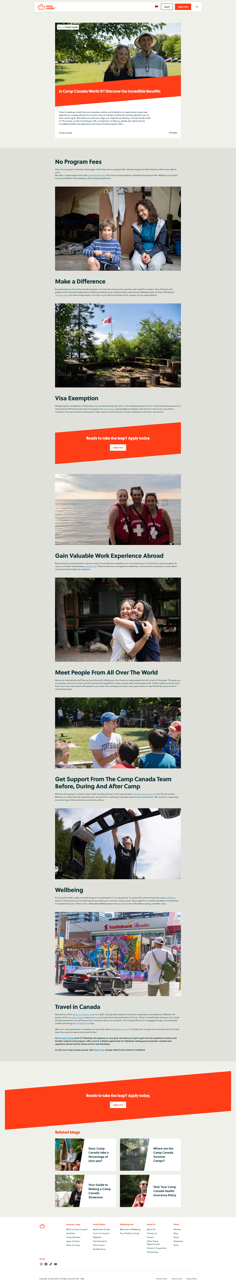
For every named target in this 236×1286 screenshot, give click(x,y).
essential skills (90, 566)
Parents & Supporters (156, 1248)
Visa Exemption (100, 1241)
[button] (156, 6)
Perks (176, 1245)
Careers (150, 1237)
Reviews (177, 1229)
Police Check (99, 1245)
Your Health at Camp (129, 1233)
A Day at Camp (73, 1245)
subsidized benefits (96, 175)
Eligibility (97, 1237)
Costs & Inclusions (101, 1233)
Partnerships (152, 1252)
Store (176, 1237)
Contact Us (152, 1233)
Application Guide (101, 1229)
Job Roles (70, 1233)
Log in (167, 6)
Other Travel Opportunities (153, 1242)
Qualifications (99, 1249)
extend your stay (121, 1029)
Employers (178, 1241)
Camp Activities (73, 1237)
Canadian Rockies (76, 1017)
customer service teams (143, 794)
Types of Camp (73, 1241)
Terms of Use (177, 1279)
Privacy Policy (161, 1279)
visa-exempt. (109, 409)
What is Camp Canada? (77, 1229)
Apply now (183, 6)
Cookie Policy (191, 1279)
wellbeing (171, 897)
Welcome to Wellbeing (130, 1229)
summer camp (61, 295)
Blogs (60, 27)
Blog (176, 1233)
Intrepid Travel (82, 1023)
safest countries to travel (83, 1014)
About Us (151, 1229)
